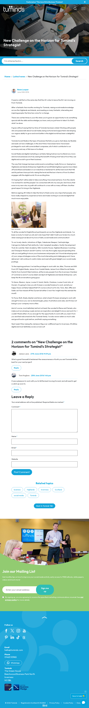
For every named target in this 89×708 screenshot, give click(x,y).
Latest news (19, 76)
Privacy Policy (54, 703)
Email (14, 448)
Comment (15, 407)
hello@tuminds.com (14, 650)
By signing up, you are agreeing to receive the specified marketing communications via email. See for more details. (44, 598)
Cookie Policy (68, 703)
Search (79, 61)
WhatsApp (15, 663)
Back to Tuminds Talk (44, 506)
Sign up (45, 590)
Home (7, 76)
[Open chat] (83, 702)
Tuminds (33, 495)
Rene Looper (23, 89)
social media (19, 495)
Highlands (31, 489)
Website (14, 459)
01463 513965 (11, 657)
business (17, 489)
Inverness (45, 489)
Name (14, 436)
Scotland (58, 489)
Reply (16, 368)
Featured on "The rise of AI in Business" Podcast (44, 2)
